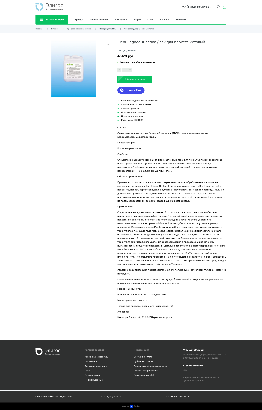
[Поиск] (218, 6)
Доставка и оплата (143, 357)
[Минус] (119, 70)
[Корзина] (225, 7)
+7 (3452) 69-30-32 (197, 6)
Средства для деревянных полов (139, 29)
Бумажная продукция (96, 366)
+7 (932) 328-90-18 (193, 365)
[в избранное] (108, 43)
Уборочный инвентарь (96, 357)
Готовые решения (99, 19)
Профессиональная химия (79, 29)
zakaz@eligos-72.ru (111, 396)
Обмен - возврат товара (146, 370)
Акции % (164, 19)
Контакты (181, 19)
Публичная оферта (143, 361)
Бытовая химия (92, 375)
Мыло (87, 370)
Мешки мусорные (94, 380)
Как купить (121, 19)
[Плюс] (130, 70)
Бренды (79, 19)
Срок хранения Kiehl (144, 375)
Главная (38, 29)
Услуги (137, 19)
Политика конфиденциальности (150, 366)
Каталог (54, 29)
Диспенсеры (91, 361)
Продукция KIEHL (107, 29)
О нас (150, 19)
